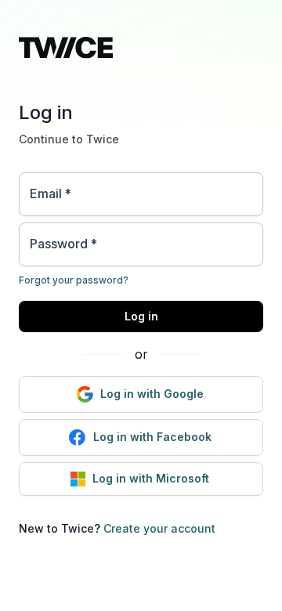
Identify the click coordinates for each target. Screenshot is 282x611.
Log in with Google (152, 393)
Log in (141, 316)
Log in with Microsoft (150, 478)
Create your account (159, 528)
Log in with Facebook (152, 436)
